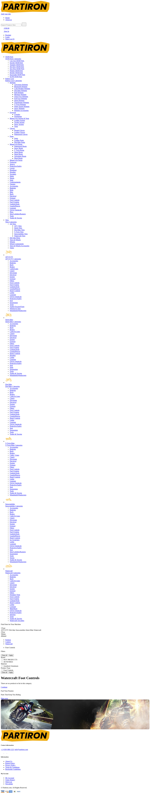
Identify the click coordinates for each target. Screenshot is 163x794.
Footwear (13, 162)
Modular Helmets (20, 95)
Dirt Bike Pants (19, 142)
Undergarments (15, 182)
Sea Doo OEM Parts (17, 69)
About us (8, 20)
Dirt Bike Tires (19, 230)
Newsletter (9, 784)
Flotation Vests (15, 595)
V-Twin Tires (19, 232)
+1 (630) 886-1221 (7, 749)
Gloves (12, 128)
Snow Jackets (19, 124)
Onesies (12, 184)
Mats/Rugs (13, 609)
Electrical (13, 196)
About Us (8, 761)
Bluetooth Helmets (20, 87)
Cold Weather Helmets (22, 89)
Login (7, 37)
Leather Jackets (19, 120)
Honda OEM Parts (16, 73)
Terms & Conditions (12, 767)
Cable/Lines (14, 269)
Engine (12, 277)
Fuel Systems (14, 202)
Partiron (8, 640)
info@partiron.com (21, 749)
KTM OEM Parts (16, 77)
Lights (12, 293)
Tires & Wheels (15, 240)
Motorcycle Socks (16, 160)
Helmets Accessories (21, 110)
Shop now (4, 698)
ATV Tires (18, 226)
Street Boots (18, 152)
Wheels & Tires (15, 309)
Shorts (12, 178)
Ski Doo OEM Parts (17, 67)
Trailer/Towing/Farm (17, 307)
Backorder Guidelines (13, 769)
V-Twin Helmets (20, 104)
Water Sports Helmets (21, 106)
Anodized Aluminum (10, 666)
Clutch (12, 271)
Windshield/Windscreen (18, 311)
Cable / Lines (14, 455)
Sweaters (13, 174)
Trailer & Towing (16, 218)
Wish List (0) (9, 39)
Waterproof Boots (20, 146)
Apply (11, 655)
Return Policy (10, 763)
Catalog (8, 642)
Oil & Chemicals (16, 210)
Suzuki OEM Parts (16, 63)
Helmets (13, 83)
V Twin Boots (19, 150)
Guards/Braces (15, 206)
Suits (11, 180)
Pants (12, 136)
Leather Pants (19, 140)
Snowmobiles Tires (21, 234)
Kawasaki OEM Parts (17, 75)
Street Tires (18, 228)
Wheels (12, 242)
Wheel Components (17, 244)
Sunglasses (18, 116)
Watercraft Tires (19, 236)
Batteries (13, 188)
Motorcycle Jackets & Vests (19, 118)
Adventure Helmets (21, 85)
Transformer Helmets (21, 102)
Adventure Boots (20, 156)
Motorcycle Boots (16, 144)
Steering (13, 615)
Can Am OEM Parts (17, 61)
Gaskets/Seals (14, 204)
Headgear (13, 170)
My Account (9, 778)
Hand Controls (15, 291)
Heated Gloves (19, 130)
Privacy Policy (10, 765)
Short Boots (18, 158)
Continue (4, 687)
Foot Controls (14, 200)
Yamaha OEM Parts (17, 65)
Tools (12, 216)
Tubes (12, 248)
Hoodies (13, 172)
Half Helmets (19, 93)
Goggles (17, 114)
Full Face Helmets (20, 98)
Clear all (4, 655)
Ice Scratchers (15, 540)
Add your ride (6, 14)
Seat (11, 301)
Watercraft (9, 644)
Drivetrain (13, 273)
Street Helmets (19, 100)
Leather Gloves (19, 132)
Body (12, 194)
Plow (11, 212)
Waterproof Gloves (20, 134)
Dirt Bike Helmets (20, 91)
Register (8, 35)
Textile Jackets (19, 122)
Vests (16, 126)
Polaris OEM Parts (16, 71)
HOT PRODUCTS (10, 660)
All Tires (13, 224)
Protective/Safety (16, 166)
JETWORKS (8, 662)
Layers (12, 168)
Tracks (12, 558)
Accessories (14, 186)
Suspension (14, 303)
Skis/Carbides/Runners (18, 214)
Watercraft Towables (17, 621)
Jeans (16, 138)
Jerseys (12, 164)
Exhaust (12, 198)
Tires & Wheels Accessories (19, 246)
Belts (11, 190)
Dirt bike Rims (15, 238)
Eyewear (13, 112)
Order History (10, 780)
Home (7, 18)
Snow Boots (18, 148)
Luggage (13, 208)
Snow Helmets (19, 108)
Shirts (12, 176)
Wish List (8, 782)
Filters (12, 281)
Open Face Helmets (21, 97)
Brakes (12, 267)
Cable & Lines (15, 332)
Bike (11, 192)
